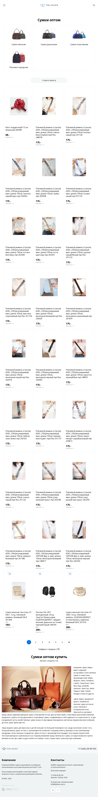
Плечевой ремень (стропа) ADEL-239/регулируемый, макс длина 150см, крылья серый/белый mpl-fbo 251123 (78, 252)
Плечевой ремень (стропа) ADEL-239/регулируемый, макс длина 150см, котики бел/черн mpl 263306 (18, 251)
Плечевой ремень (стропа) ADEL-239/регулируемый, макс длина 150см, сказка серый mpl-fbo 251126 (18, 496)
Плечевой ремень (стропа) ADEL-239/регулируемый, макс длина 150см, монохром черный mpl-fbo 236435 (48, 375)
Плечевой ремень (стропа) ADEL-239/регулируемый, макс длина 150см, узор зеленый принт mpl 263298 (48, 496)
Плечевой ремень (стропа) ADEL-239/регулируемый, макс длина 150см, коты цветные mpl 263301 (48, 251)
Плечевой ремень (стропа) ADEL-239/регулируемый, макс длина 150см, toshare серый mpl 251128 (78, 131)
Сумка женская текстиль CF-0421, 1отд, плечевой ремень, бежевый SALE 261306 (18, 616)
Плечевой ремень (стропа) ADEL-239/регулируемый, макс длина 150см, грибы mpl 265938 (48, 192)
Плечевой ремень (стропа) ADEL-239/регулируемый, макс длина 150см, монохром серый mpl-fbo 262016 (18, 375)
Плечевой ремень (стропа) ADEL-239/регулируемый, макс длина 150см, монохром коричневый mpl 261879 (79, 313)
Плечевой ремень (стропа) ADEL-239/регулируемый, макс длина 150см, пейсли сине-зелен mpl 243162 (18, 435)
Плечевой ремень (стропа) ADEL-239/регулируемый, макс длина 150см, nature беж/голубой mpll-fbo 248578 (48, 132)
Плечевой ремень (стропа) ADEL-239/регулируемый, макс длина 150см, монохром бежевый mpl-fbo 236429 (49, 313)
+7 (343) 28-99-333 (87, 748)
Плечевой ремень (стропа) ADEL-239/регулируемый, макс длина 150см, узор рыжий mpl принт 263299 (78, 496)
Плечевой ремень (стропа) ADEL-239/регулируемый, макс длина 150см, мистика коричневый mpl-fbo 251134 (18, 312)
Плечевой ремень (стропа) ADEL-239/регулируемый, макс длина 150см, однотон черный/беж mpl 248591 (79, 374)
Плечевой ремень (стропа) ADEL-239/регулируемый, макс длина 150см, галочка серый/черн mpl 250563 (18, 192)
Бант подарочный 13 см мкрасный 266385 (16, 128)
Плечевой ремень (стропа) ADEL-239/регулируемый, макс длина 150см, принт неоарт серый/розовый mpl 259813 (79, 436)
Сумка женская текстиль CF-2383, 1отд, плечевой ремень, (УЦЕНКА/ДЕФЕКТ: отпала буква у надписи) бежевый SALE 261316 (79, 617)
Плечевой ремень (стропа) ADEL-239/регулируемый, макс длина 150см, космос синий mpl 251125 (78, 192)
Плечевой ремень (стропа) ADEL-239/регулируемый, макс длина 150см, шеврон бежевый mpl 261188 (18, 555)
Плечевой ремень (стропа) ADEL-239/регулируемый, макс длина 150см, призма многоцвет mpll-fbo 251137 (48, 435)
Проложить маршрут (58, 771)
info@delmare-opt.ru (58, 784)
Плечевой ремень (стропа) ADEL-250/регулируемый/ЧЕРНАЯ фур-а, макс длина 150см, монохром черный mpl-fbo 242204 (78, 556)
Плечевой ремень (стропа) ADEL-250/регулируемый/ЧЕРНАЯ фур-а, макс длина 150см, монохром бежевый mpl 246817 (48, 556)
